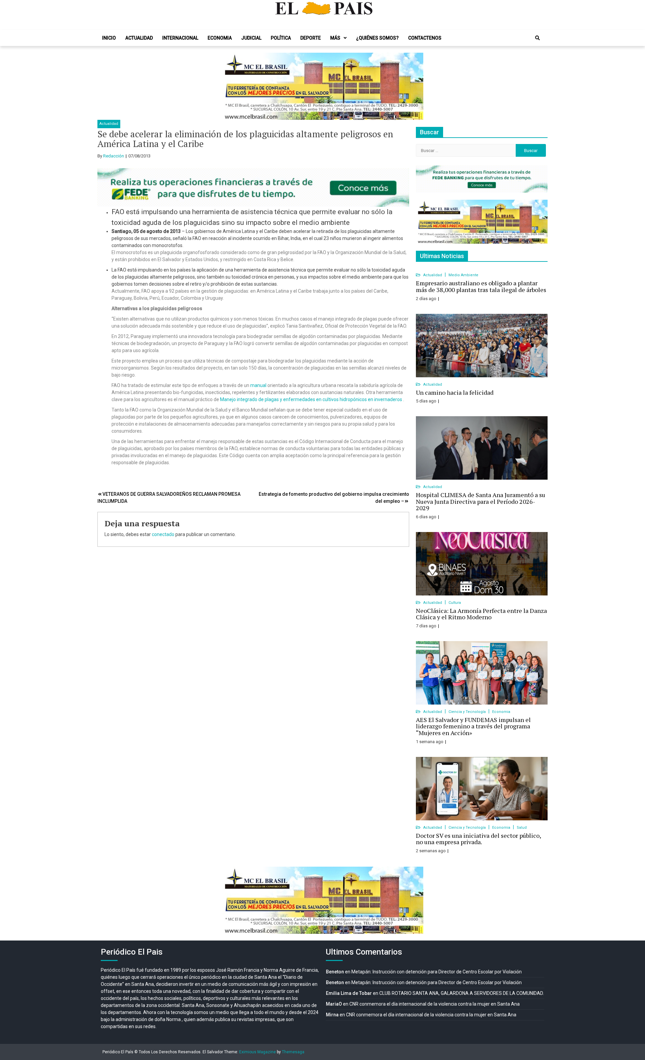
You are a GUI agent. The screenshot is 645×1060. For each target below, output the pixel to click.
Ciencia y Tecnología (467, 712)
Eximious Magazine (257, 1052)
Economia (220, 38)
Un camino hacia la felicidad (454, 392)
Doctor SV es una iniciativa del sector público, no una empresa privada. (478, 838)
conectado (163, 534)
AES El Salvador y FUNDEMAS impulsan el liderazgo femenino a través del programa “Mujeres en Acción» (473, 726)
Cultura (454, 602)
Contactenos (424, 38)
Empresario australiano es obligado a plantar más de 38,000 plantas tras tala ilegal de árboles (481, 286)
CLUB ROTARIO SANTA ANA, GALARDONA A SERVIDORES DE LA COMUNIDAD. (461, 993)
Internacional (180, 38)
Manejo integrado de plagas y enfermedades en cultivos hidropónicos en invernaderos (311, 399)
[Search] (537, 38)
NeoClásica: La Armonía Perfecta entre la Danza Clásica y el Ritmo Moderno (481, 614)
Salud (522, 827)
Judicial (251, 38)
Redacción (113, 155)
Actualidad (139, 38)
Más (335, 38)
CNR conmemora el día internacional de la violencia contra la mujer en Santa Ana (434, 1004)
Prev (230, 86)
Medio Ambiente (463, 275)
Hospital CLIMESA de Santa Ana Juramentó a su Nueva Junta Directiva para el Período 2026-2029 (480, 501)
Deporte (310, 38)
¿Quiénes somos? (377, 38)
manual (258, 385)
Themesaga (293, 1052)
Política (281, 38)
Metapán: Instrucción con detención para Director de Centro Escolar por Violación (436, 971)
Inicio (109, 38)
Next (414, 86)
